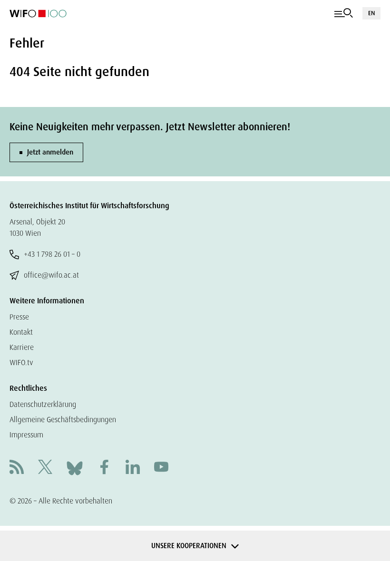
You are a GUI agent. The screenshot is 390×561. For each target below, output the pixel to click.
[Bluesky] (75, 467)
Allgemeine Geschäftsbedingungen (63, 420)
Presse (19, 317)
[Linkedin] (133, 468)
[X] (45, 468)
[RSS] (17, 468)
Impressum (26, 435)
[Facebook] (104, 468)
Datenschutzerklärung (43, 404)
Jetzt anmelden (50, 152)
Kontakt (21, 332)
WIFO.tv (21, 363)
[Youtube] (161, 468)
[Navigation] (343, 13)
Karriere (22, 347)
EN (371, 13)
